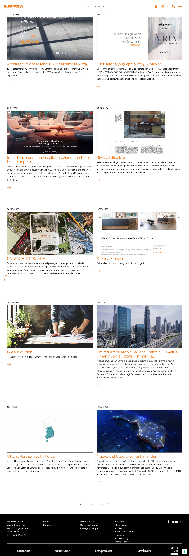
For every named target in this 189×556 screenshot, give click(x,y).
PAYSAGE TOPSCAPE (26, 258)
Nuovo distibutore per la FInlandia (126, 456)
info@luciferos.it (14, 531)
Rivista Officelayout (113, 157)
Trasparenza (121, 535)
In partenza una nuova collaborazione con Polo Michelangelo (48, 159)
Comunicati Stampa (89, 525)
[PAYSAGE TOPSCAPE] (49, 233)
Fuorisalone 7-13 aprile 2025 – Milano (129, 64)
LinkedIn (180, 522)
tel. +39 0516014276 (16, 535)
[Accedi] (156, 6)
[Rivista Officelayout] (139, 132)
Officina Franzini (110, 258)
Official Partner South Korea (31, 456)
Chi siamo (120, 521)
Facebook (168, 522)
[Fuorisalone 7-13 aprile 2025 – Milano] (139, 38)
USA (166, 6)
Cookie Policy (121, 538)
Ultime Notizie (87, 521)
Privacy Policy (122, 542)
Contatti (119, 528)
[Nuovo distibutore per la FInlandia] (139, 431)
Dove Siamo (121, 525)
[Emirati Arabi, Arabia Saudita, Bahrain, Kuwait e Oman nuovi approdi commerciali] (139, 326)
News (87, 7)
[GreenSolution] (49, 326)
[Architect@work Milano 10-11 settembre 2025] (49, 38)
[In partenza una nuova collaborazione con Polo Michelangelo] (49, 132)
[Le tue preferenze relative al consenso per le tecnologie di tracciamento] (184, 551)
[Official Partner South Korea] (49, 431)
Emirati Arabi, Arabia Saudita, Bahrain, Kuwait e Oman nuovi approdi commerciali (137, 354)
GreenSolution (19, 352)
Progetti (47, 525)
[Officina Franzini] (139, 233)
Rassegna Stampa (89, 528)
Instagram (172, 522)
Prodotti (47, 521)
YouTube (176, 522)
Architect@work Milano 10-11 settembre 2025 (47, 64)
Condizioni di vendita (125, 531)
